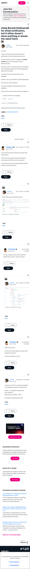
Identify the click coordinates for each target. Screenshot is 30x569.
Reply (5, 129)
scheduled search (12, 112)
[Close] (27, 554)
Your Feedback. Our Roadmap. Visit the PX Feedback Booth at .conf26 (14, 494)
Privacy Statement (14, 562)
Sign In (22, 3)
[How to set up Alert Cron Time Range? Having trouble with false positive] (25, 139)
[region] (15, 560)
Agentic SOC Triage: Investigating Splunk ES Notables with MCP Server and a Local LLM (14, 508)
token (3, 118)
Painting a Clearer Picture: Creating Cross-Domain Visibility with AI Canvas (15, 523)
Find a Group (15, 479)
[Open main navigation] (28, 2)
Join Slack (15, 458)
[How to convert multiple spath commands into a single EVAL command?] (28, 139)
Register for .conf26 (15, 437)
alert (3, 225)
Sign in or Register (19, 15)
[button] (28, 24)
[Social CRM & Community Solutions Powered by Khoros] (24, 542)
